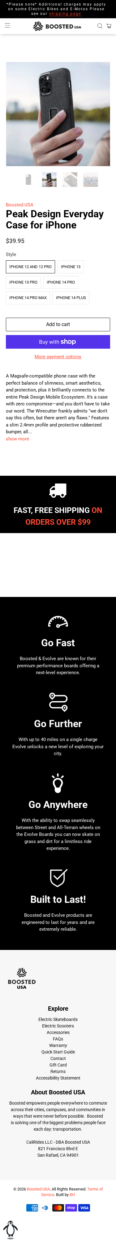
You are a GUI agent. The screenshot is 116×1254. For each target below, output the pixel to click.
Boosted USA (19, 205)
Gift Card (58, 1064)
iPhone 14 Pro (61, 282)
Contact (58, 1058)
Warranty (58, 1045)
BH (72, 1194)
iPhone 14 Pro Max (28, 297)
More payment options (58, 357)
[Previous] (16, 114)
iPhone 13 (70, 266)
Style (11, 254)
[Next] (100, 114)
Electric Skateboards (58, 1019)
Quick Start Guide (58, 1051)
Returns (58, 1071)
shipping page (65, 13)
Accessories (58, 1032)
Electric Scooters (58, 1025)
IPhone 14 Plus (71, 297)
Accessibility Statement (58, 1077)
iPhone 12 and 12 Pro (30, 266)
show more (17, 439)
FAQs (58, 1038)
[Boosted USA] (58, 26)
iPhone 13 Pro (23, 282)
